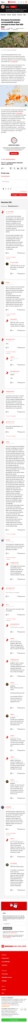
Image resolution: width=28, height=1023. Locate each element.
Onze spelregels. (5, 176)
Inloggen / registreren (19, 194)
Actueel (9, 14)
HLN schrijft (14, 61)
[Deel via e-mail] (25, 168)
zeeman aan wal (10, 421)
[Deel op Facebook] (10, 168)
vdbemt (12, 357)
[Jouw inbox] (21, 2)
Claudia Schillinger (10, 159)
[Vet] (3, 189)
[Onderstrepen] (8, 189)
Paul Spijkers (13, 863)
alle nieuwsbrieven (12, 932)
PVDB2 (7, 442)
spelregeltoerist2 (10, 339)
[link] (11, 162)
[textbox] (14, 183)
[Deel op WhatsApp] (21, 168)
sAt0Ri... (8, 282)
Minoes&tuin (13, 319)
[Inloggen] (23, 2)
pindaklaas (8, 807)
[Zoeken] (18, 2)
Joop (7, 7)
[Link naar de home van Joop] (3, 7)
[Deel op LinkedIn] (18, 168)
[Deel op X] (14, 168)
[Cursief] (6, 189)
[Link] (11, 189)
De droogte (19, 113)
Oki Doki (8, 539)
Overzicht (3, 14)
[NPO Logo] (26, 2)
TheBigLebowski (10, 391)
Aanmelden (7, 928)
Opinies (14, 14)
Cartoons (19, 14)
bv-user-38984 (10, 211)
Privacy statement (7, 937)
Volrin (7, 604)
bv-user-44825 (14, 262)
